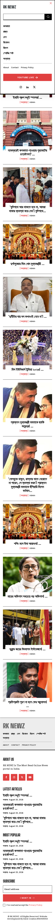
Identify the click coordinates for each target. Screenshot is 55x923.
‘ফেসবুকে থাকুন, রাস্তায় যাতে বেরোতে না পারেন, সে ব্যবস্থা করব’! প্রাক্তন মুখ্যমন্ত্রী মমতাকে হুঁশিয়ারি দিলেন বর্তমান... (27, 485)
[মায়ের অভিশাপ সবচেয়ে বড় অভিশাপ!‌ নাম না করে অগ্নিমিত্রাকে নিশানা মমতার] (27, 576)
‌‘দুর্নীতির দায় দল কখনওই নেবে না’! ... (27, 316)
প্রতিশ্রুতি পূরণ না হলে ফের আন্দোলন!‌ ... (27, 704)
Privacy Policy (35, 905)
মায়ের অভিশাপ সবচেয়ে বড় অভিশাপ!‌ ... (28, 596)
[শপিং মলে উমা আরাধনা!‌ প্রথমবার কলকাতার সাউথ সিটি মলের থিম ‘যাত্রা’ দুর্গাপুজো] (27, 524)
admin (32, 102)
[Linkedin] (27, 87)
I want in (25, 898)
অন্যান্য (24, 102)
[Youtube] (30, 777)
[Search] (48, 17)
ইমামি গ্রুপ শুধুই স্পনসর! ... (27, 97)
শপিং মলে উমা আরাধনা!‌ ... (27, 543)
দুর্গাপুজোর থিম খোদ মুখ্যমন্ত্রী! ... (27, 264)
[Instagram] (20, 87)
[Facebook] (6, 777)
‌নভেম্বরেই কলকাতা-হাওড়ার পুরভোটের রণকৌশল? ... (27, 152)
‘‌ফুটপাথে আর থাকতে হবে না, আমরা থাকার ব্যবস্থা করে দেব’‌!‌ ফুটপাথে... (27, 209)
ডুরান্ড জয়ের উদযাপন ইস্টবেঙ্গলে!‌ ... (27, 649)
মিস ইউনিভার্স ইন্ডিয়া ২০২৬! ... (28, 369)
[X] (34, 87)
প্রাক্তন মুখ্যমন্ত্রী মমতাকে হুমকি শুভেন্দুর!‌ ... (27, 424)
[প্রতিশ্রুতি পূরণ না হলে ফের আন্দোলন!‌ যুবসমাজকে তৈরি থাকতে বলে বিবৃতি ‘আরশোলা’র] (27, 682)
